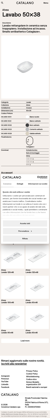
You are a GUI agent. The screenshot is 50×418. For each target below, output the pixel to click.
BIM (32, 165)
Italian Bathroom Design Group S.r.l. (14, 414)
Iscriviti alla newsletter (14, 363)
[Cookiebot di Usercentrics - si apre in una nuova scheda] (37, 177)
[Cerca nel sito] (2, 3)
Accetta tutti (25, 223)
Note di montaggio (33, 153)
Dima (28, 156)
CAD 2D (32, 159)
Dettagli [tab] (20, 184)
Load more (25, 341)
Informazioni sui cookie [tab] (37, 184)
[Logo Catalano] (9, 395)
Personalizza (23, 231)
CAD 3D (32, 162)
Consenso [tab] (7, 184)
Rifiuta (25, 239)
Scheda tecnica (31, 150)
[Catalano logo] (25, 3)
